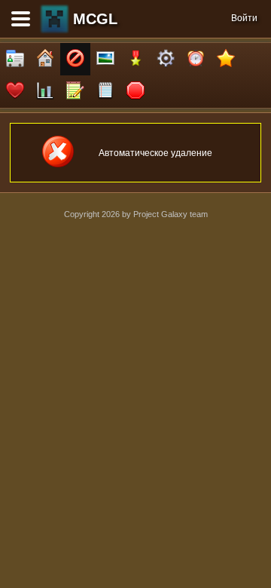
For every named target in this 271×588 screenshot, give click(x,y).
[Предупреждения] (135, 91)
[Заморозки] (196, 59)
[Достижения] (135, 59)
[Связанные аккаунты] (15, 91)
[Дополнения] (166, 59)
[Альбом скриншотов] (105, 59)
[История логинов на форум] (105, 91)
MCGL (95, 19)
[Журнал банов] (75, 59)
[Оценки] (226, 59)
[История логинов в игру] (75, 91)
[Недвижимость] (45, 59)
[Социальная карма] (45, 91)
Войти (244, 18)
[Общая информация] (15, 59)
